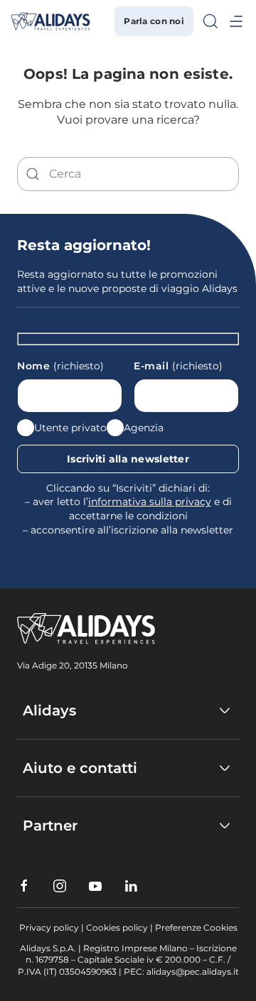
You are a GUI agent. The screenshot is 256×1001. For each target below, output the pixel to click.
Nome (60, 365)
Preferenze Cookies (196, 927)
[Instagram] (60, 886)
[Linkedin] (131, 886)
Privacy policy (49, 927)
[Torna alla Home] (50, 21)
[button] (210, 21)
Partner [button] (50, 825)
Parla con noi (154, 21)
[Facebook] (24, 886)
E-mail (178, 365)
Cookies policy (117, 927)
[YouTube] (95, 886)
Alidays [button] (49, 710)
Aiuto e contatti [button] (80, 768)
